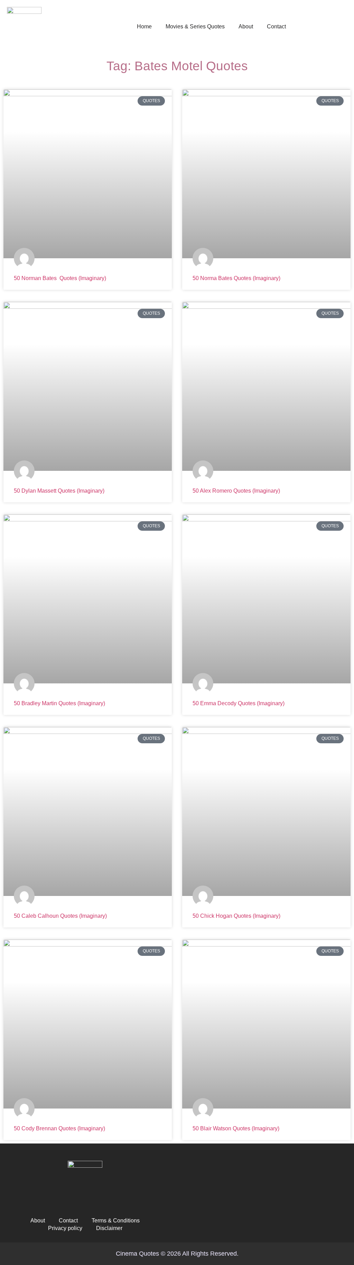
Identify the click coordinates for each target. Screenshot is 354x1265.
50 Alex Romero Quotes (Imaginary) (236, 491)
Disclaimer (109, 1228)
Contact (276, 26)
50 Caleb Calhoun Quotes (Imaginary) (60, 916)
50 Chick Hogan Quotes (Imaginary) (236, 916)
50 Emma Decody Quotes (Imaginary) (239, 703)
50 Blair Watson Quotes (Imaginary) (236, 1128)
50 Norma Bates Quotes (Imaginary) (236, 278)
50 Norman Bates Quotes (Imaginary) (60, 278)
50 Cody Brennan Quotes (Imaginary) (59, 1128)
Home (144, 26)
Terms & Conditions (116, 1220)
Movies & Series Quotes (195, 26)
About (246, 26)
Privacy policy (65, 1228)
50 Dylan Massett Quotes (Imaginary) (59, 491)
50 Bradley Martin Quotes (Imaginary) (59, 703)
